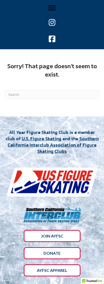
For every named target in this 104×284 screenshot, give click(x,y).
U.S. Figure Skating (41, 138)
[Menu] (52, 8)
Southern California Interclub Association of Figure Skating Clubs (53, 145)
